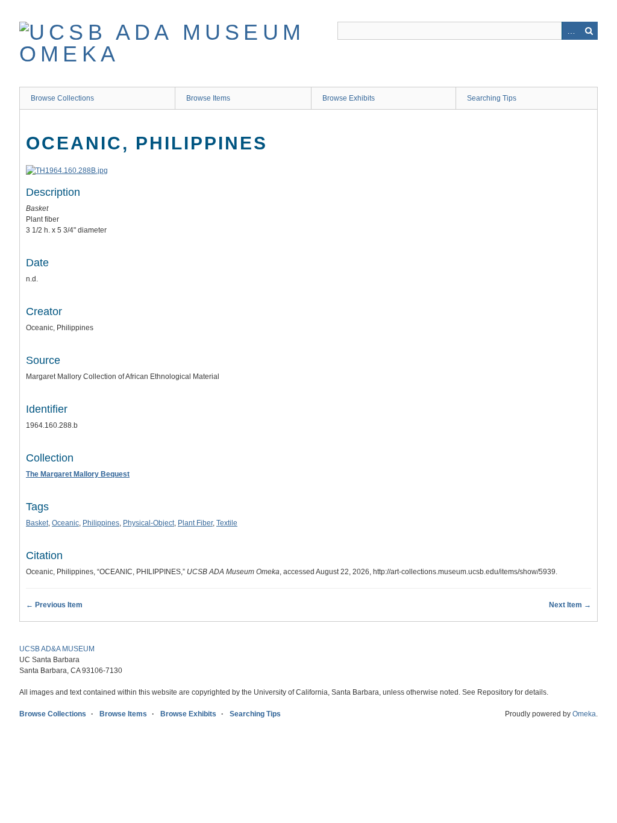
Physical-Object (148, 523)
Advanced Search (571, 31)
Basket (37, 523)
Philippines (101, 523)
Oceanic (65, 523)
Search (589, 31)
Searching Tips (491, 98)
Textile (226, 523)
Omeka (584, 714)
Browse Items (208, 98)
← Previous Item (54, 605)
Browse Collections (62, 98)
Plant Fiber (195, 523)
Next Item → (570, 605)
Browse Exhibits (348, 98)
